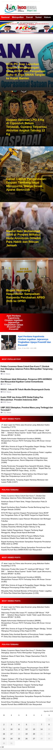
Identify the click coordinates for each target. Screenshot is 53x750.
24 (11, 739)
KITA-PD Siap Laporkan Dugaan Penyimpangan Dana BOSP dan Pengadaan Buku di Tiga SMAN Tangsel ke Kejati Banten (25, 71)
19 (26, 734)
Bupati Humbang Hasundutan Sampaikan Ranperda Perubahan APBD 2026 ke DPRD (25, 296)
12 (26, 729)
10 (11, 729)
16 (4, 734)
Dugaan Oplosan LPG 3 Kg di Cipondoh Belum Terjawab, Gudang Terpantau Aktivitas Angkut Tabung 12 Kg (26, 127)
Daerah (29, 17)
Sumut (38, 17)
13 (34, 729)
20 (34, 734)
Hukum (47, 17)
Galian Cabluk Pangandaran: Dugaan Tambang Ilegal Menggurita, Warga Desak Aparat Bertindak (26, 184)
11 (19, 729)
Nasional (5, 17)
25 (19, 739)
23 (4, 739)
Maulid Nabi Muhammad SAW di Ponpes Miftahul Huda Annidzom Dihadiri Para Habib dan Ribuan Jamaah (23, 238)
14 (42, 729)
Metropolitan (18, 17)
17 (11, 734)
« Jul (2, 747)
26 (26, 739)
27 (34, 739)
